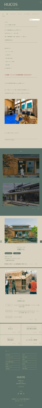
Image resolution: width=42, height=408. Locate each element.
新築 (7, 13)
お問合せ (23, 359)
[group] (21, 241)
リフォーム (20, 13)
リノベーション (13, 13)
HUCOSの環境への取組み (9, 361)
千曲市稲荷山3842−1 (9, 40)
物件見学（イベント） (9, 366)
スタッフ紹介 (24, 366)
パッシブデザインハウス (9, 357)
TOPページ (7, 351)
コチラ (17, 83)
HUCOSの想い (8, 354)
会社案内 (23, 363)
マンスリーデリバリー (36, 13)
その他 (3, 16)
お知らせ (12, 139)
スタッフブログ (27, 13)
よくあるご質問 (24, 361)
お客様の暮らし (8, 368)
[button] (1, 241)
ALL (3, 13)
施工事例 (7, 364)
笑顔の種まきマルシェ (11, 30)
